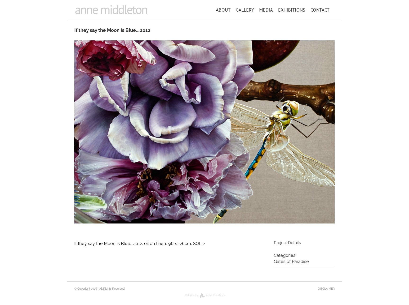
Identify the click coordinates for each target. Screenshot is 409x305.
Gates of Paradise (291, 261)
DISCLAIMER (326, 288)
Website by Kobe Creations (205, 295)
